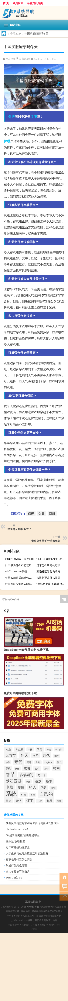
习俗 (39, 749)
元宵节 (11, 755)
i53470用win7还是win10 (19, 559)
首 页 (6, 3)
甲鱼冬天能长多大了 (19, 529)
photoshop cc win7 (17, 829)
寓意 (29, 762)
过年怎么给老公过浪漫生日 (51, 565)
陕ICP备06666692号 (52, 911)
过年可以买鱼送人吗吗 (18, 584)
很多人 (49, 762)
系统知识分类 (35, 3)
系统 (11, 793)
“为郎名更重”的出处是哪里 (51, 584)
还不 (29, 800)
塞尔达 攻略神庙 (15, 841)
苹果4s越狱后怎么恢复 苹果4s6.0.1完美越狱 (20, 577)
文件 (37, 768)
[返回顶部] (64, 895)
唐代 (46, 755)
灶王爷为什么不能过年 (18, 565)
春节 (10, 774)
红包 (23, 795)
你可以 (59, 749)
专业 (8, 749)
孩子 (8, 762)
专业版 (19, 749)
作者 (49, 749)
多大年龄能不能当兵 (18, 871)
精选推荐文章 (12, 911)
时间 (56, 768)
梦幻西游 (14, 780)
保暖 (7, 141)
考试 (33, 794)
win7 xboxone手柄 (16, 571)
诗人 (19, 801)
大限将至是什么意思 (48, 577)
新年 (46, 768)
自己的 (46, 794)
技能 (17, 768)
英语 (8, 801)
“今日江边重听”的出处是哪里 (51, 559)
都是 (49, 801)
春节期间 (26, 774)
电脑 (9, 787)
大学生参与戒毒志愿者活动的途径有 (27, 853)
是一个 (42, 775)
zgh (13, 58)
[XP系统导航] (34, 13)
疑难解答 (36, 911)
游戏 (38, 780)
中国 (30, 749)
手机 (8, 768)
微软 (59, 762)
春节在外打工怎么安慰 (19, 859)
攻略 (27, 768)
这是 (40, 801)
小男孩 (34, 928)
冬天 (11, 116)
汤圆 (28, 781)
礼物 (53, 787)
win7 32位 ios (14, 877)
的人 (32, 787)
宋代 (18, 761)
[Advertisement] (34, 967)
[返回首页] (64, 877)
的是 (43, 787)
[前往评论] (64, 886)
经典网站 (18, 3)
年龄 (38, 762)
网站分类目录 (59, 906)
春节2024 (16, 33)
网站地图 (25, 911)
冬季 (36, 755)
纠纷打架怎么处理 (16, 865)
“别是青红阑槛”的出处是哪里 (22, 835)
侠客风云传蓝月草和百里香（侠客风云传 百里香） (35, 823)
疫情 (21, 787)
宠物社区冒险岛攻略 (48, 571)
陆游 (59, 801)
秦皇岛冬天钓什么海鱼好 (45, 540)
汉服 (33, 116)
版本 (49, 781)
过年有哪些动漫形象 (18, 847)
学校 (56, 755)
